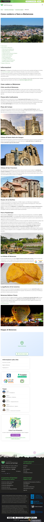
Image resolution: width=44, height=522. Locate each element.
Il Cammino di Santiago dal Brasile (9, 488)
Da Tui (24, 467)
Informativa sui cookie (28, 488)
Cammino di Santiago (9, 9)
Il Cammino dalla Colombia (7, 482)
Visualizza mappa (23, 353)
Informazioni (4, 45)
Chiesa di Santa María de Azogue (9, 53)
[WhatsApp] (12, 1)
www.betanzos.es (5, 303)
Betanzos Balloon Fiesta (7, 61)
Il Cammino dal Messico (6, 483)
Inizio (2, 9)
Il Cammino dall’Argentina (7, 485)
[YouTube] (7, 473)
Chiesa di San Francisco (7, 54)
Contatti (3, 471)
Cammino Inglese (6, 71)
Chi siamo (18, 471)
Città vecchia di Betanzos (8, 49)
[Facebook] (2, 473)
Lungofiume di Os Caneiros (8, 60)
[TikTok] (9, 473)
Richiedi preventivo (24, 520)
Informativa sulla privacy (28, 486)
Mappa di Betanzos (5, 63)
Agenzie (25, 490)
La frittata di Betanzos (7, 58)
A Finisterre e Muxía (27, 472)
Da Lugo (25, 471)
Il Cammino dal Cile (5, 487)
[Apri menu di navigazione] (42, 5)
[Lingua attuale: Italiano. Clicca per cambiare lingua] (42, 1)
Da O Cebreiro (26, 469)
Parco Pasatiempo (6, 57)
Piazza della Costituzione (8, 50)
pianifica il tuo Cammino (31, 1)
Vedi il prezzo (15, 435)
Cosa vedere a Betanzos (6, 47)
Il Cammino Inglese (19, 9)
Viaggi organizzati (36, 520)
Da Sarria (25, 465)
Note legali (25, 485)
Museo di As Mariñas (7, 56)
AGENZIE (39, 1)
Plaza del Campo (6, 51)
